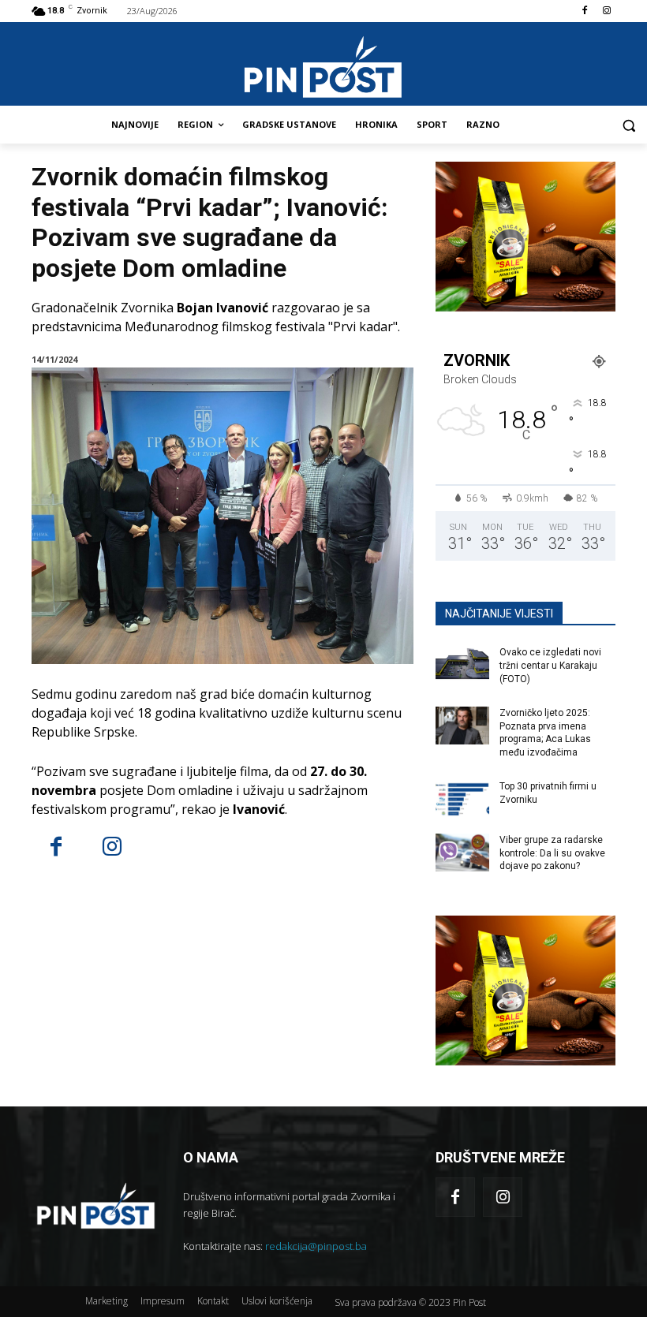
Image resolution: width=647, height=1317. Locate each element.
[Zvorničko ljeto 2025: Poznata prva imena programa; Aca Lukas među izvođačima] (462, 725)
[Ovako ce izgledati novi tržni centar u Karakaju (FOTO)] (462, 665)
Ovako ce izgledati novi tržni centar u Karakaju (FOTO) (550, 666)
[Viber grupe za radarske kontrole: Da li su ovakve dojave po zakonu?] (462, 852)
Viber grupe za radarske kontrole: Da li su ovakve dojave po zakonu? (552, 853)
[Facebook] (584, 11)
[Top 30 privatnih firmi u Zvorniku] (462, 799)
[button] (628, 125)
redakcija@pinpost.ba (316, 1246)
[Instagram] (606, 11)
